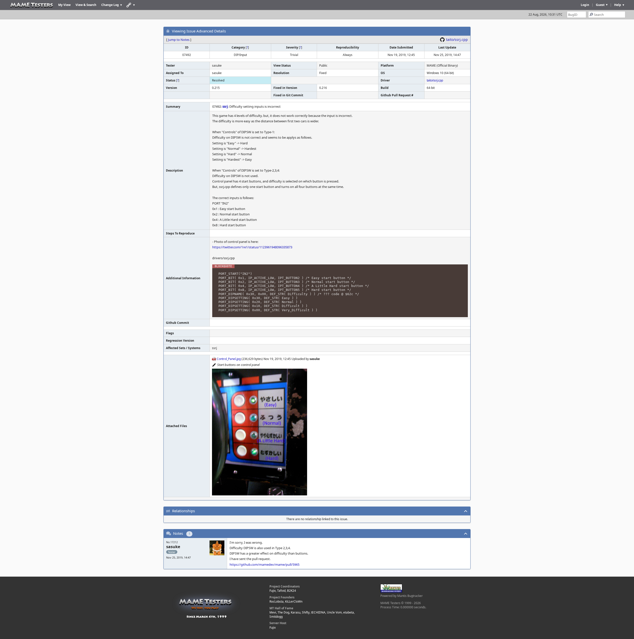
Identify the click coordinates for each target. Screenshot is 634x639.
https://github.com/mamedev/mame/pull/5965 (264, 564)
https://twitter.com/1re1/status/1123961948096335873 (252, 247)
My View (64, 5)
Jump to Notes (178, 39)
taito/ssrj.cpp (457, 39)
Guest (600, 5)
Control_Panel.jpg (229, 359)
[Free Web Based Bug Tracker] (391, 591)
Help (617, 5)
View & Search (86, 5)
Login (585, 5)
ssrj (225, 106)
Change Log (110, 5)
